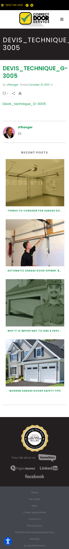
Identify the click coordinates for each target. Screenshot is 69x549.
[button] (8, 541)
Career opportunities (34, 512)
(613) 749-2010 (14, 5)
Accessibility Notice (34, 545)
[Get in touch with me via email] (19, 134)
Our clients (34, 499)
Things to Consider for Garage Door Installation (36, 210)
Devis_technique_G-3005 (24, 103)
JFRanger (12, 85)
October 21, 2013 (39, 85)
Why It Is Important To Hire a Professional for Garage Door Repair (36, 330)
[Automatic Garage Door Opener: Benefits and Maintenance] (35, 242)
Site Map (34, 539)
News (35, 505)
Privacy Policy (34, 525)
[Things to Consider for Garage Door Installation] (35, 182)
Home (34, 492)
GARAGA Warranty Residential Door (34, 532)
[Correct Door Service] (34, 18)
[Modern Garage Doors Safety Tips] (35, 363)
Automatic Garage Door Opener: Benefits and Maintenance (36, 270)
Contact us (34, 519)
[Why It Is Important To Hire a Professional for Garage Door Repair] (35, 302)
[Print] (22, 93)
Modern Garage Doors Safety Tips (35, 390)
